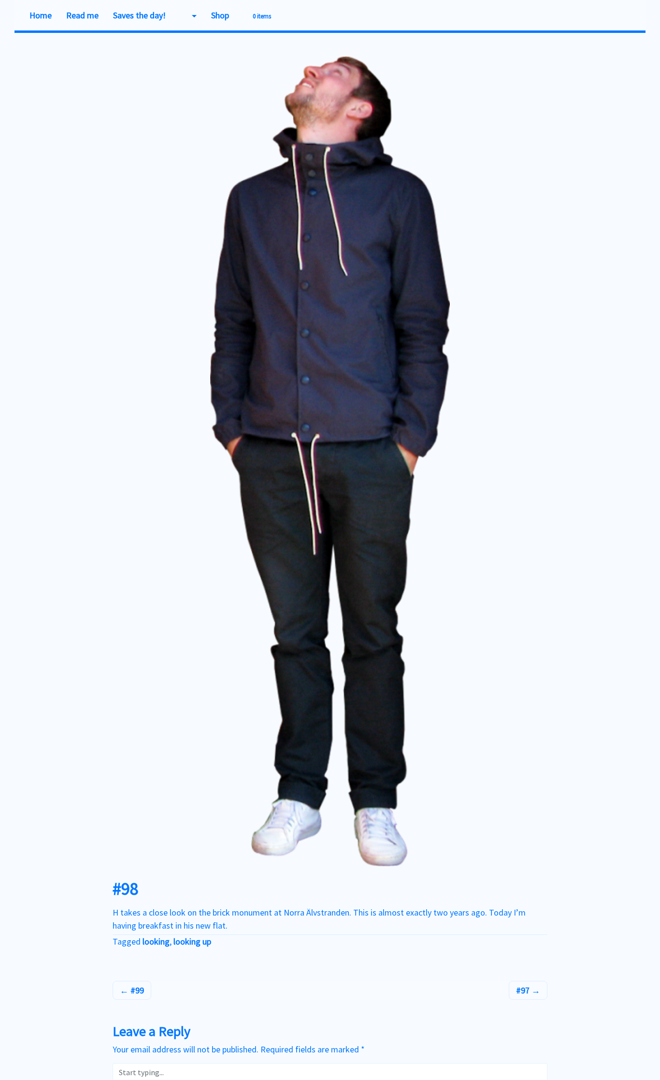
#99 (136, 990)
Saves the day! (139, 15)
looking (156, 941)
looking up (192, 941)
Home (40, 15)
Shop (220, 15)
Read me (82, 15)
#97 (523, 990)
